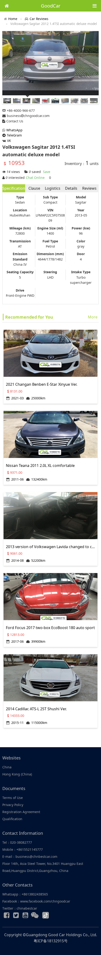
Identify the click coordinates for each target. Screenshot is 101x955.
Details (71, 188)
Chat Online (35, 177)
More (92, 317)
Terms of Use (12, 797)
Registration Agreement (21, 812)
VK (9, 140)
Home (12, 18)
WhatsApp (14, 130)
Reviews (89, 188)
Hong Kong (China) (17, 774)
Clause (34, 188)
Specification (13, 188)
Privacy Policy (12, 805)
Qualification (12, 819)
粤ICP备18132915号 (51, 940)
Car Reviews (39, 18)
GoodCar (50, 6)
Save (46, 171)
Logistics (52, 188)
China (7, 767)
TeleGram (14, 135)
